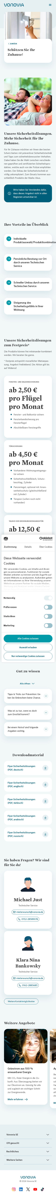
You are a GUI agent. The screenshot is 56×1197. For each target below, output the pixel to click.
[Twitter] (28, 1189)
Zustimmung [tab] (10, 547)
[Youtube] (35, 1189)
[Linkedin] (21, 1189)
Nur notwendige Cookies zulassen (28, 656)
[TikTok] (42, 1189)
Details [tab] (28, 547)
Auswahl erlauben (28, 647)
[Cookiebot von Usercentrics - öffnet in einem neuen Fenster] (39, 539)
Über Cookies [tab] (45, 547)
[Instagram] (14, 1189)
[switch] (48, 607)
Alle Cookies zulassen (28, 638)
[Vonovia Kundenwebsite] (14, 5)
